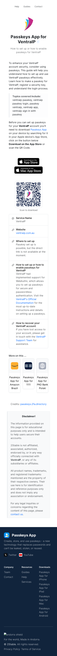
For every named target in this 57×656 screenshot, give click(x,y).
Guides (26, 6)
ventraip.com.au (25, 232)
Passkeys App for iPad (44, 588)
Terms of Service (31, 649)
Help (17, 6)
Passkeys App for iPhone (44, 576)
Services (26, 581)
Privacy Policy (12, 649)
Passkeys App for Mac (44, 600)
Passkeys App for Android (44, 612)
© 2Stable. (10, 644)
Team (7, 572)
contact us (17, 514)
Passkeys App (39, 129)
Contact (38, 6)
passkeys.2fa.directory (33, 404)
